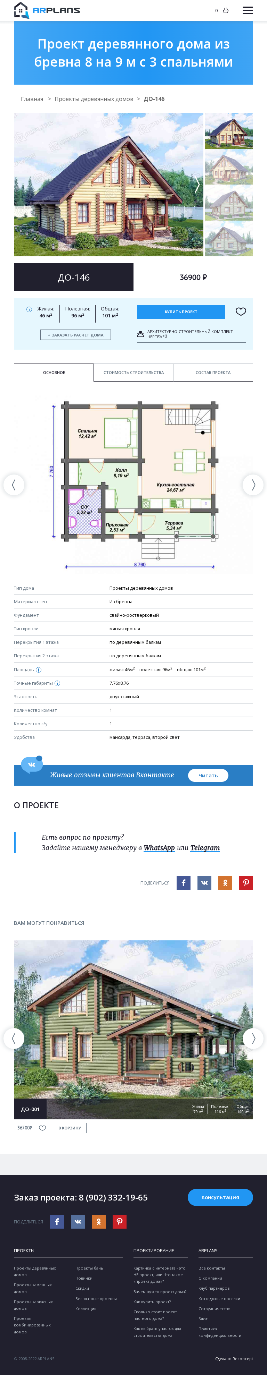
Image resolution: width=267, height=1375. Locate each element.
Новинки (83, 1278)
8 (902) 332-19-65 (113, 1197)
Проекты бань (89, 1268)
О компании (210, 1278)
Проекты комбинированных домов (32, 1325)
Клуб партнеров (214, 1288)
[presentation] (13, 485)
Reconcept (243, 1358)
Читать (208, 775)
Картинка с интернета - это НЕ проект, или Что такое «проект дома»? (160, 1274)
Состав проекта (213, 372)
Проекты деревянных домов (94, 99)
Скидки (82, 1288)
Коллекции (86, 1308)
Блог (203, 1318)
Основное (54, 372)
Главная (32, 99)
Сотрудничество (214, 1308)
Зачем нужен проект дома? (160, 1291)
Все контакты (212, 1268)
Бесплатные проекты (96, 1298)
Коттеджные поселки (219, 1298)
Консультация (220, 1197)
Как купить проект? (152, 1301)
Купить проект (181, 311)
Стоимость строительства (134, 372)
